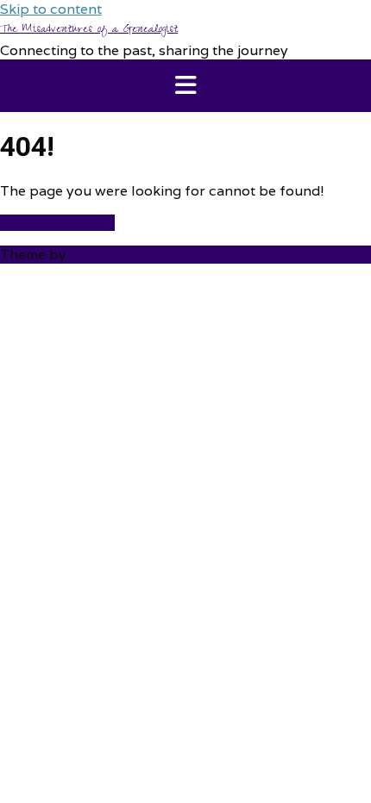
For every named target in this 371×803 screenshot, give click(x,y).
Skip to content (51, 9)
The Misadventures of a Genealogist (89, 30)
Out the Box (109, 255)
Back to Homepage (57, 223)
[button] (185, 85)
